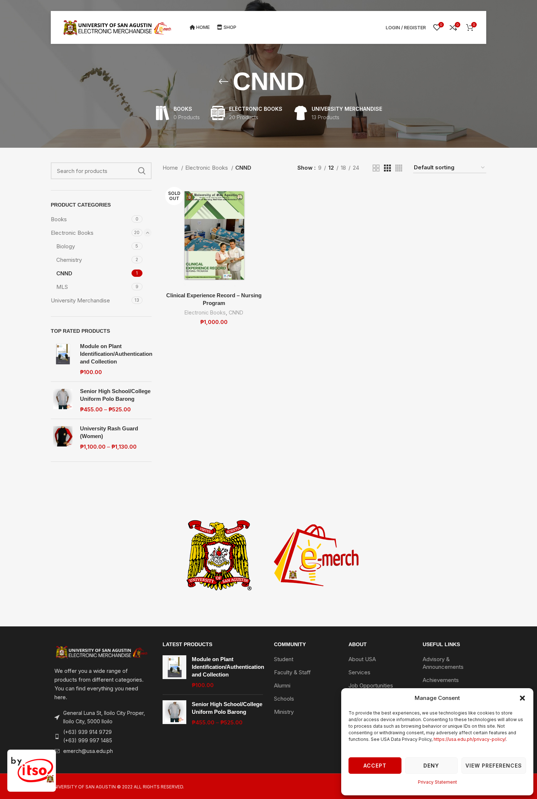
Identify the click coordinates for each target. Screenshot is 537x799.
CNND (64, 273)
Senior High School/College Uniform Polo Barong (115, 395)
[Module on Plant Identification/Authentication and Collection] (63, 359)
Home (171, 167)
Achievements (441, 679)
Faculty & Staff (292, 672)
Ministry (284, 711)
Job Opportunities (371, 685)
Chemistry (69, 259)
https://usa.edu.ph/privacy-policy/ (470, 739)
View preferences (493, 765)
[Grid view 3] (387, 168)
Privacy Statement (437, 782)
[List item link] (101, 736)
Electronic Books (72, 232)
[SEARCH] (142, 170)
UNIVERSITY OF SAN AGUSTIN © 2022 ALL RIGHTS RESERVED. (117, 786)
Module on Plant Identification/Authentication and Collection (116, 354)
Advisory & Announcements (443, 663)
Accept (374, 765)
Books (59, 219)
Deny (431, 765)
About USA (362, 659)
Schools (284, 698)
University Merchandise (80, 300)
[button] (522, 698)
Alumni (282, 685)
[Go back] (223, 81)
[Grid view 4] (398, 168)
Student (283, 659)
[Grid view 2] (376, 168)
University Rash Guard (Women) (109, 432)
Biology (65, 246)
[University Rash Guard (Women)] (63, 438)
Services (359, 672)
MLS (62, 286)
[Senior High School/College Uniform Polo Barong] (63, 400)
